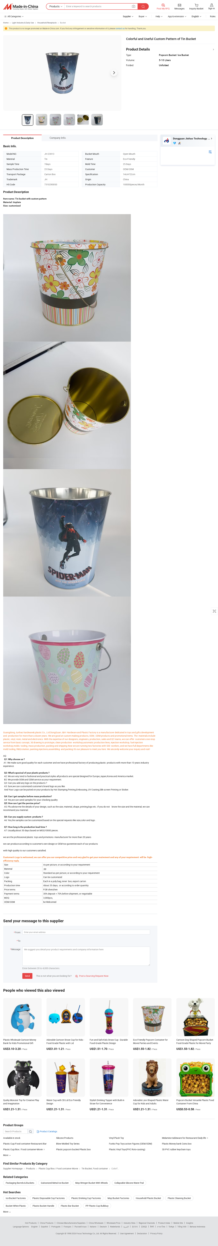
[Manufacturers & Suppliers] (20, 6)
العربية (126, 1226)
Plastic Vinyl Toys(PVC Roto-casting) (127, 1149)
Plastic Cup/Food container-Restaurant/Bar (25, 1143)
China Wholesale (96, 1223)
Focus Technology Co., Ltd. (88, 1233)
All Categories (14, 16)
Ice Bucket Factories (16, 1198)
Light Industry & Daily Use (23, 22)
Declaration (142, 1233)
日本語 (144, 1226)
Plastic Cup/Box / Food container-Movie (23, 1149)
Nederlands (115, 1226)
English (34, 1226)
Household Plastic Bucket (148, 1198)
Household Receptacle (46, 22)
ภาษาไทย (161, 1226)
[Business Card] (210, 151)
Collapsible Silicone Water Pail (129, 1182)
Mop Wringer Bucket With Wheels (91, 1182)
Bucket (63, 22)
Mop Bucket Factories (118, 1198)
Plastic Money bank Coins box (177, 1143)
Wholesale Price (113, 1223)
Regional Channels (147, 1223)
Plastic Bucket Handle (43, 1205)
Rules (212, 16)
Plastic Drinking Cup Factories (86, 1198)
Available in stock (11, 1137)
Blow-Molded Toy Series (67, 1143)
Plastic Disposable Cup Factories (48, 1198)
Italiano (93, 1226)
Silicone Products (64, 1137)
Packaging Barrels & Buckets (20, 1182)
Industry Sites (129, 1223)
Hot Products (31, 1223)
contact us (120, 28)
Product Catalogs (48, 1131)
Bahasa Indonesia (197, 1226)
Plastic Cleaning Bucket (179, 1198)
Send (27, 975)
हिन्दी (152, 1226)
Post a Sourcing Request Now (92, 975)
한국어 (135, 1226)
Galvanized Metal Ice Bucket (55, 1182)
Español (44, 1226)
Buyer (141, 16)
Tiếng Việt (181, 1226)
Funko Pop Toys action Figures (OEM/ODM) (130, 1143)
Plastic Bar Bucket (70, 1205)
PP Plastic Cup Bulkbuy (97, 1205)
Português (55, 1226)
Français (67, 1226)
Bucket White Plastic (16, 1205)
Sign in (211, 8)
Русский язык (80, 1226)
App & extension (176, 16)
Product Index (164, 1223)
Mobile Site (178, 1223)
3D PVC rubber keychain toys (176, 1149)
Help (158, 16)
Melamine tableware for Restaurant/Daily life (184, 1137)
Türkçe (171, 1226)
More (6, 1211)
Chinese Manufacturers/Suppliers (71, 1223)
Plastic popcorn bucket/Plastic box (73, 1149)
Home (5, 22)
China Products (46, 1223)
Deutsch (103, 1226)
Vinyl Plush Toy (116, 1137)
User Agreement (127, 1233)
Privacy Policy (156, 1233)
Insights (189, 1223)
